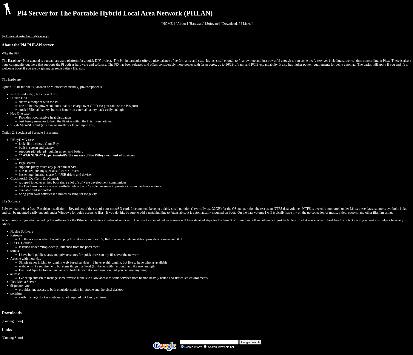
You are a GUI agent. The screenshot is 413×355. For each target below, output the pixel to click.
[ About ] (182, 23)
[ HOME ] (167, 23)
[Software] (212, 23)
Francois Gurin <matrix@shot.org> (27, 36)
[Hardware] (196, 23)
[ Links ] (247, 23)
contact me (350, 220)
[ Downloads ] (230, 23)
